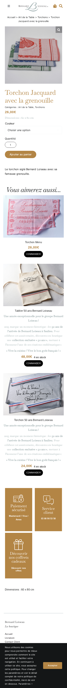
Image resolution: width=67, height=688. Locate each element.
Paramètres (25, 683)
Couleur (9, 123)
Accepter (52, 665)
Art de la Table (26, 107)
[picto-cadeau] (18, 540)
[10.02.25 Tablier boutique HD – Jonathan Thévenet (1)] (33, 265)
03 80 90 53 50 (48, 518)
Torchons (40, 107)
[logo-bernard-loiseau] (33, 3)
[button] (59, 29)
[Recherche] (61, 6)
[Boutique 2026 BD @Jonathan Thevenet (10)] (33, 196)
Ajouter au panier (21, 154)
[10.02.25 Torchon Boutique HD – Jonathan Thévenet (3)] (33, 374)
